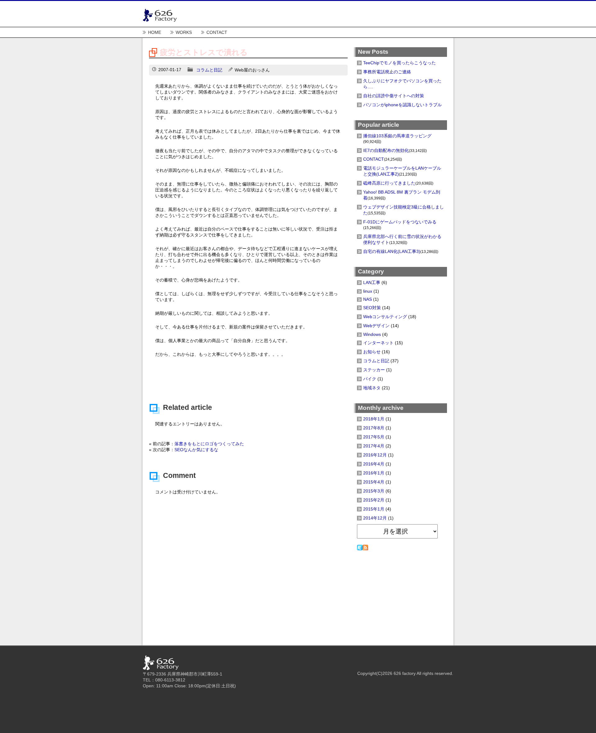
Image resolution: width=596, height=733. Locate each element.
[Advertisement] (248, 374)
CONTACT (216, 32)
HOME (154, 32)
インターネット (378, 342)
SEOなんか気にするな (196, 449)
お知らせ (372, 351)
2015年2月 (373, 499)
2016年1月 (373, 472)
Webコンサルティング (385, 316)
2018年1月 (373, 418)
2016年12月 (375, 454)
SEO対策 (372, 307)
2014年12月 (375, 517)
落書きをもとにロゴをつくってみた (209, 443)
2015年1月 (373, 508)
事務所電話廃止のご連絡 (387, 71)
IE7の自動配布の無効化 (386, 150)
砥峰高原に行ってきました (389, 183)
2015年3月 (373, 490)
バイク (369, 378)
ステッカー (374, 369)
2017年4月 (373, 445)
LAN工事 (371, 282)
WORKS (184, 32)
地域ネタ (372, 387)
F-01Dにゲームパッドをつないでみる (399, 221)
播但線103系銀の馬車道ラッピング (397, 135)
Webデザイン (376, 325)
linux (367, 291)
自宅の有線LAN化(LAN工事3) (391, 251)
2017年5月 (373, 436)
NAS (367, 299)
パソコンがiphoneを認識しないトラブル (402, 104)
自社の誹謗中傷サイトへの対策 (393, 95)
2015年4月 (373, 481)
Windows (372, 334)
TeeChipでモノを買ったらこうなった (399, 62)
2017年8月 (373, 427)
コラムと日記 (209, 69)
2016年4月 (373, 463)
